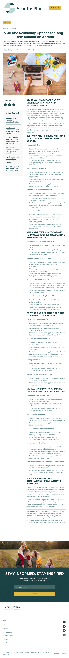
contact (7, 643)
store (5, 639)
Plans (5, 629)
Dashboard (7, 632)
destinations (8, 636)
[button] (55, 8)
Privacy (56, 653)
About (5, 625)
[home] (25, 8)
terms (64, 653)
